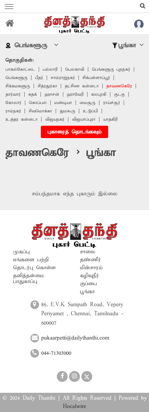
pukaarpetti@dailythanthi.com (75, 338)
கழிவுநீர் (89, 276)
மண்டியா (63, 102)
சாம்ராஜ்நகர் (63, 77)
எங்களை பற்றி (31, 260)
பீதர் (39, 77)
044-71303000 (56, 353)
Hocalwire (74, 406)
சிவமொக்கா (40, 111)
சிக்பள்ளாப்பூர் (96, 77)
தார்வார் (13, 94)
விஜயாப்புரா (83, 119)
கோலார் (13, 102)
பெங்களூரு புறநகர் (111, 69)
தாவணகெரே (119, 86)
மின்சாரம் (91, 268)
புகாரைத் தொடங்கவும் (74, 132)
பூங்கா (87, 292)
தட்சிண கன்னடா (82, 86)
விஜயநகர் (54, 119)
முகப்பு (21, 252)
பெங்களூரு (16, 77)
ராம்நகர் (13, 111)
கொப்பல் (38, 102)
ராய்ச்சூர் (111, 102)
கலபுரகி (98, 94)
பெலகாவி (74, 69)
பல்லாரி (50, 69)
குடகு (119, 94)
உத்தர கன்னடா (21, 119)
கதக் (32, 94)
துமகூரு (67, 111)
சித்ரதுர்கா (47, 86)
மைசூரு (87, 102)
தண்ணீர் (90, 260)
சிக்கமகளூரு (17, 86)
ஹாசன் (51, 94)
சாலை (87, 252)
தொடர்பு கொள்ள (34, 268)
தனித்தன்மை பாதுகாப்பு (28, 278)
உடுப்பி (90, 111)
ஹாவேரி (75, 94)
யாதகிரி (110, 119)
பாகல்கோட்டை (20, 69)
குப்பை (88, 284)
